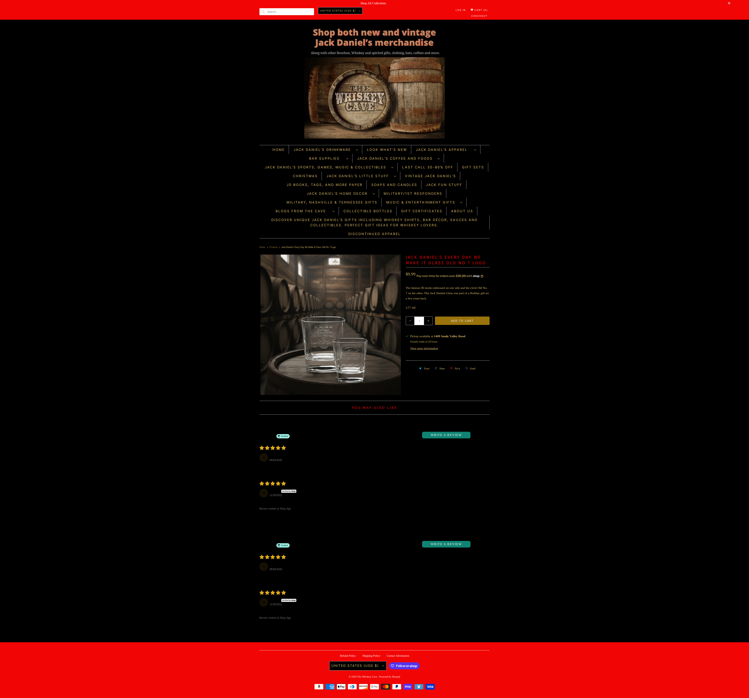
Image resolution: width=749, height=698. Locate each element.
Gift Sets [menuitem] (473, 167)
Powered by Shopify (389, 676)
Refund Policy (348, 655)
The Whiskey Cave (367, 676)
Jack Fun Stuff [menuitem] (444, 185)
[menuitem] (326, 149)
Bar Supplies (326, 158)
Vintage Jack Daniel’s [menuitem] (430, 176)
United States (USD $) (338, 10)
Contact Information (398, 655)
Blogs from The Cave (303, 211)
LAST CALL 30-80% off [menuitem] (427, 167)
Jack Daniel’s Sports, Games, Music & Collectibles (327, 167)
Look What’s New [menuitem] (387, 150)
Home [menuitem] (278, 150)
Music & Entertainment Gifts (422, 202)
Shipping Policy (371, 655)
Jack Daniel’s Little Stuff (359, 176)
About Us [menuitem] (462, 211)
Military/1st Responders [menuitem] (413, 194)
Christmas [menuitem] (305, 176)
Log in (461, 10)
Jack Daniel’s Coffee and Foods (396, 158)
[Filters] (476, 435)
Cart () (480, 10)
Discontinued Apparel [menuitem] (374, 234)
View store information (424, 348)
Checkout (479, 15)
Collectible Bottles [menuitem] (367, 211)
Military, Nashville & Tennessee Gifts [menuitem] (332, 202)
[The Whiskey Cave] (374, 83)
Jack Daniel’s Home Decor (339, 194)
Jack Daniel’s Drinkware (324, 150)
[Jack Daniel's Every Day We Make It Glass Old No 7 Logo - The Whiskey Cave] (330, 325)
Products (273, 247)
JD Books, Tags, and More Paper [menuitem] (325, 185)
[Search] (263, 11)
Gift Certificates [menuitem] (421, 211)
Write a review (446, 435)
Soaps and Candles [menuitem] (394, 185)
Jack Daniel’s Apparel (444, 150)
